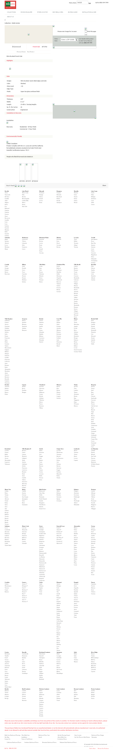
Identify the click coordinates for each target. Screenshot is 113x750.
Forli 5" (24, 588)
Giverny (24, 495)
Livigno (7, 696)
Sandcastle (93, 398)
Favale (75, 328)
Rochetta (59, 334)
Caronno (76, 276)
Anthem (24, 328)
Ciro (92, 334)
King (75, 402)
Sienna (93, 553)
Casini (92, 559)
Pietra (6, 493)
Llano (23, 661)
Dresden (7, 384)
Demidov (93, 276)
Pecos (92, 241)
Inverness (76, 495)
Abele (6, 373)
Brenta (75, 396)
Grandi (41, 198)
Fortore (76, 599)
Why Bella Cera (25, 735)
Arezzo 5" (24, 584)
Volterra (93, 591)
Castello (7, 264)
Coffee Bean (60, 621)
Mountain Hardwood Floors (49, 742)
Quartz (58, 605)
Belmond (7, 208)
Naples (41, 588)
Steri (75, 690)
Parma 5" (24, 591)
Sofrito (24, 466)
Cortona (93, 593)
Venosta (76, 247)
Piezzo (58, 642)
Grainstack (24, 504)
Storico (76, 274)
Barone (58, 667)
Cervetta (41, 253)
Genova (24, 582)
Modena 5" (25, 590)
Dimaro (58, 392)
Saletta (75, 593)
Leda (92, 274)
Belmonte (41, 694)
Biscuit (93, 415)
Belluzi (75, 346)
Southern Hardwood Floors (31, 742)
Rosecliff (41, 555)
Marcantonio (8, 347)
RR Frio (93, 659)
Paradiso (24, 390)
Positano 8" (59, 531)
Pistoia (41, 464)
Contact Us (7, 739)
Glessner (41, 539)
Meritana (7, 247)
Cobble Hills (25, 200)
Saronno (76, 299)
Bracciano (7, 274)
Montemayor (8, 586)
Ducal (40, 251)
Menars (41, 390)
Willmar (41, 673)
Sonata (93, 338)
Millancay (41, 392)
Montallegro (60, 673)
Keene (23, 204)
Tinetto (58, 477)
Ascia (6, 504)
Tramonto (7, 665)
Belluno (7, 514)
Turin (40, 462)
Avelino (7, 673)
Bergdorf (41, 578)
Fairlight (41, 529)
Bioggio (24, 392)
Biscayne (24, 330)
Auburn (59, 619)
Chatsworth (42, 576)
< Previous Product (21, 51)
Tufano (76, 595)
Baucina (24, 485)
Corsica (7, 652)
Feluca (58, 460)
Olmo (92, 194)
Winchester (42, 545)
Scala (23, 266)
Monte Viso (8, 489)
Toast (92, 427)
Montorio (93, 533)
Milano (24, 264)
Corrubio (93, 539)
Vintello (7, 655)
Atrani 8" (59, 529)
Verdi (75, 239)
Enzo (40, 247)
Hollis (40, 495)
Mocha (93, 386)
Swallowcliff (42, 533)
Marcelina (76, 324)
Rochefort (7, 330)
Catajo (6, 266)
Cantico (76, 266)
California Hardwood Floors (14, 742)
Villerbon (41, 400)
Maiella (76, 533)
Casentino (93, 584)
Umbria (7, 510)
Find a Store (92, 748)
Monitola (76, 336)
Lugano (24, 384)
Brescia (6, 518)
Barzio (58, 386)
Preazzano (93, 500)
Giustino (93, 262)
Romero (7, 591)
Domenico (76, 601)
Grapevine (42, 580)
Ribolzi (24, 539)
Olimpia (7, 353)
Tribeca (24, 241)
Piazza (75, 692)
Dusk (92, 419)
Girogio (7, 268)
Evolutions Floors (62, 739)
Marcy (23, 202)
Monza (76, 318)
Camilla (93, 324)
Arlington (41, 537)
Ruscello (24, 652)
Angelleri (7, 661)
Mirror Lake (25, 192)
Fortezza (59, 336)
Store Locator (77, 735)
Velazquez (7, 464)
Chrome (93, 396)
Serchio (76, 386)
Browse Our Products (103, 748)
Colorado (93, 669)
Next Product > (31, 51)
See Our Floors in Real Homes (82, 737)
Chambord (42, 384)
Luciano (59, 489)
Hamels (41, 506)
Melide (24, 386)
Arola (92, 499)
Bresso (75, 342)
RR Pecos (93, 667)
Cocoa (92, 441)
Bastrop (7, 539)
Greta (75, 194)
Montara (59, 384)
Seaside (41, 500)
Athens (41, 677)
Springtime (25, 499)
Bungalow (41, 502)
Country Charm (78, 351)
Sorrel (58, 625)
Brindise (59, 495)
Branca (6, 392)
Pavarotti (41, 239)
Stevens (7, 456)
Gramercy (24, 247)
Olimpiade (93, 258)
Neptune (41, 322)
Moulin (41, 396)
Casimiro (7, 381)
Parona (93, 537)
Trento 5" (24, 597)
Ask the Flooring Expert (64, 735)
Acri (40, 454)
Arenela (59, 328)
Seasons (93, 245)
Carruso (7, 214)
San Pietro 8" (60, 537)
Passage (41, 194)
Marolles (59, 272)
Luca (92, 545)
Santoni (41, 342)
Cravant (59, 291)
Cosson (41, 394)
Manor (93, 402)
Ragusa (58, 632)
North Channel (43, 499)
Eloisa (75, 198)
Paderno (76, 340)
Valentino (7, 237)
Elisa (92, 266)
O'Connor (76, 404)
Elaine (6, 394)
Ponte (40, 202)
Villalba (76, 334)
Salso (75, 655)
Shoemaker (7, 460)
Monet (23, 489)
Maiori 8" (59, 535)
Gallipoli (24, 458)
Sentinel (24, 322)
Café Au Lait (94, 406)
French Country (78, 349)
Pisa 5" (23, 593)
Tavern (93, 404)
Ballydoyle (42, 566)
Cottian (6, 491)
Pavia (40, 479)
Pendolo (76, 590)
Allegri (75, 245)
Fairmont (24, 535)
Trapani (41, 700)
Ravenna (7, 537)
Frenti (23, 667)
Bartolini (93, 264)
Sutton (6, 681)
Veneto (41, 470)
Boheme (59, 493)
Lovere (76, 458)
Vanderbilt (42, 574)
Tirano (75, 454)
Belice (75, 653)
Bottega (24, 533)
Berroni (58, 456)
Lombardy (77, 448)
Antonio (93, 247)
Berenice (7, 377)
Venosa (24, 698)
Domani (41, 279)
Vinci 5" (24, 599)
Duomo (24, 276)
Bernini (41, 318)
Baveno (41, 466)
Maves (41, 402)
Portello (24, 268)
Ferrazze (93, 541)
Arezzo (93, 527)
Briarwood (42, 491)
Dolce (6, 204)
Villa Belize (42, 264)
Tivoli (92, 574)
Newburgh (76, 500)
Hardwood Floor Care (44, 735)
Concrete (93, 400)
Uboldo (76, 295)
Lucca (6, 245)
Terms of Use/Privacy (27, 739)
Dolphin (93, 423)
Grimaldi (24, 543)
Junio (6, 363)
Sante (6, 340)
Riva (58, 388)
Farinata (59, 464)
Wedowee (7, 679)
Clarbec (58, 285)
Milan (40, 590)
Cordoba (7, 582)
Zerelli (58, 593)
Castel (58, 320)
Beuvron (59, 281)
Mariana (7, 229)
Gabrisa (93, 495)
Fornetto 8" (59, 541)
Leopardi (76, 611)
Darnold (41, 655)
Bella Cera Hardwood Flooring (12, 735)
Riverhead (59, 196)
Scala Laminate (61, 689)
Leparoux (7, 462)
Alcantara (76, 394)
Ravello (7, 191)
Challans (7, 328)
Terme (75, 322)
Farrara (58, 629)
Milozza (59, 330)
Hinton (24, 320)
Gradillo (7, 198)
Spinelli (76, 591)
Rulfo (6, 231)
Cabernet (76, 279)
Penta (75, 700)
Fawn (40, 328)
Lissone (7, 322)
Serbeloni (93, 198)
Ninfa (58, 324)
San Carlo (93, 456)
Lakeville (41, 665)
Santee (58, 607)
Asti (6, 508)
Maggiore (93, 504)
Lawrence (41, 338)
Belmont (41, 551)
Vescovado (7, 194)
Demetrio (93, 332)
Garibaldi (59, 657)
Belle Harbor (42, 489)
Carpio (6, 590)
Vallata (75, 297)
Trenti (23, 665)
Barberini (93, 462)
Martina (76, 192)
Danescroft (42, 568)
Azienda (76, 291)
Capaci (41, 692)
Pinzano (76, 270)
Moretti (76, 344)
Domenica (59, 342)
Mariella (76, 191)
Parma (92, 549)
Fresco (92, 698)
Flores (40, 278)
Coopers (59, 192)
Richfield (41, 679)
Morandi (41, 191)
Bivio (75, 330)
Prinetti (93, 326)
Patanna (41, 704)
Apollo (41, 326)
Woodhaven (42, 504)
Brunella (7, 379)
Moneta (76, 293)
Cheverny (41, 388)
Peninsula (41, 497)
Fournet (59, 287)
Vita (58, 591)
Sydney (24, 281)
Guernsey (7, 326)
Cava (6, 685)
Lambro (76, 390)
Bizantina (76, 698)
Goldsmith (93, 435)
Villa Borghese (8, 318)
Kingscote (41, 541)
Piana (75, 535)
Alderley (41, 527)
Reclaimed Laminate (44, 652)
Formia (24, 696)
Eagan (40, 671)
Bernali (58, 344)
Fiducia (93, 268)
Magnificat (94, 254)
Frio (23, 659)
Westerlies (41, 572)
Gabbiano (7, 320)
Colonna (93, 460)
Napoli (75, 539)
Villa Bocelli (77, 264)
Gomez (6, 452)
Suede (58, 613)
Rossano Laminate (79, 689)
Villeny (41, 408)
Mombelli (93, 330)
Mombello (76, 278)
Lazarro (24, 692)
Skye (75, 499)
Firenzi (93, 566)
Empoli (58, 601)
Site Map (7, 737)
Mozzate (76, 315)
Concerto (93, 253)
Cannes (76, 281)
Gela (40, 270)
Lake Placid (25, 191)
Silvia (92, 256)
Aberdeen (76, 493)
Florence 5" (25, 601)
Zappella (76, 588)
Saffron (58, 609)
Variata (6, 495)
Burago (76, 338)
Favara (41, 272)
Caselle (93, 535)
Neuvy (41, 404)
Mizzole (93, 543)
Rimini (41, 460)
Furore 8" (59, 533)
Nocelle (93, 502)
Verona (93, 526)
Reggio (93, 694)
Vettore (76, 543)
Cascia (23, 452)
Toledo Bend (8, 545)
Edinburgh (76, 497)
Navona (93, 458)
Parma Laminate (95, 689)
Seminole (24, 326)
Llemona (24, 669)
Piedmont (7, 533)
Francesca (7, 338)
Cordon (7, 390)
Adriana (76, 332)
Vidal (6, 200)
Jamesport (59, 202)
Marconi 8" (59, 543)
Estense (6, 270)
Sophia (93, 270)
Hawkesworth (42, 562)
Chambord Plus (61, 264)
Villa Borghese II (26, 448)
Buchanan (7, 541)
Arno (6, 506)
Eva (6, 206)
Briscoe (76, 406)
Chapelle (59, 278)
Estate (41, 526)
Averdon (41, 386)
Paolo (6, 367)
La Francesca (60, 458)
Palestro (59, 698)
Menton (76, 285)
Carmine (7, 344)
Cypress (93, 671)
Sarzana (7, 241)
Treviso (7, 516)
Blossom (24, 324)
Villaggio (93, 508)
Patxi (75, 545)
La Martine (42, 557)
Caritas (93, 272)
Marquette (24, 529)
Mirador (41, 276)
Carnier (24, 541)
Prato (92, 320)
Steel (92, 390)
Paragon (93, 322)
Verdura (76, 659)
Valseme (59, 283)
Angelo (76, 326)
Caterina (7, 210)
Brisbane (24, 279)
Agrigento (59, 652)
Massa (6, 249)
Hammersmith (42, 553)
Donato (24, 278)
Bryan (40, 659)
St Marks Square (95, 464)
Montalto (41, 340)
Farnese (93, 466)
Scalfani (59, 338)
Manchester (42, 653)
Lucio (92, 249)
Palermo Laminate (44, 689)
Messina (41, 586)
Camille (24, 491)
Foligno (24, 487)
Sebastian (41, 332)
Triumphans (94, 260)
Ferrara (93, 342)
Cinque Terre (60, 448)
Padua (40, 450)
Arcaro (6, 458)
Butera (41, 281)
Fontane (59, 326)
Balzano (7, 690)
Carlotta (7, 226)
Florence (93, 562)
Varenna (76, 452)
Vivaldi (93, 237)
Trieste (6, 500)
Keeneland (7, 448)
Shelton (7, 388)
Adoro (58, 491)
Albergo (93, 493)
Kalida (41, 675)
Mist (92, 413)
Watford (59, 603)
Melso (40, 690)
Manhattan (25, 237)
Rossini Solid (94, 318)
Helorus (93, 588)
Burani (75, 202)
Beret (23, 502)
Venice (41, 582)
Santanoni (41, 564)
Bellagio (93, 196)
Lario (92, 200)
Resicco (93, 506)
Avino (6, 192)
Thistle (58, 615)
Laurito (93, 491)
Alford (75, 502)
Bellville (41, 661)
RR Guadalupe (95, 657)
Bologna (93, 529)
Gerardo (7, 228)
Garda (92, 192)
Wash (92, 411)
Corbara (76, 613)
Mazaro (76, 661)
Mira (40, 468)
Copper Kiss (94, 439)
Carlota (6, 584)
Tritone (41, 320)
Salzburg (7, 526)
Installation (24, 737)
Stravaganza (94, 239)
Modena (59, 237)
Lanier (6, 677)
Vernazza (59, 454)
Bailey (6, 454)
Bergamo (93, 384)
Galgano (7, 349)
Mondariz (7, 371)
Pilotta (92, 692)
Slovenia (7, 531)
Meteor (58, 640)
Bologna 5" (25, 586)
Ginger (93, 433)
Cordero (7, 450)
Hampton (59, 191)
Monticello (42, 561)
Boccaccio (7, 218)
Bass (75, 398)
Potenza (59, 332)
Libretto (93, 328)
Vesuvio (76, 597)
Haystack (59, 623)
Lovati (75, 347)
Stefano (76, 694)
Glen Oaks (42, 493)
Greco (23, 270)
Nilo (75, 696)
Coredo (58, 394)
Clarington (42, 657)
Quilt (40, 667)
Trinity (93, 655)
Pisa (92, 551)
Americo (7, 375)
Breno (75, 456)
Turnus (6, 659)
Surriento (59, 497)
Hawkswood (42, 570)
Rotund (93, 454)
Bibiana (41, 336)
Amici (75, 603)
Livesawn (59, 500)
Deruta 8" (59, 539)
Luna (6, 222)
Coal (92, 446)
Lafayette (24, 243)
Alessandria (77, 526)
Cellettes (41, 398)
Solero (75, 553)
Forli (92, 531)
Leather (93, 445)
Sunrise (24, 493)
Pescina (24, 671)
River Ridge (94, 652)
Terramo (76, 243)
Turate (75, 272)
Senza (75, 317)
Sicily (40, 593)
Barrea (6, 272)
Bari (92, 572)
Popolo (93, 452)
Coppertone (94, 425)
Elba (23, 194)
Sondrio (59, 398)
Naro (40, 268)
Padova (24, 694)
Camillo (7, 357)
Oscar (6, 216)
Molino (58, 322)
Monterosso (60, 452)
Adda (92, 202)
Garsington (42, 531)
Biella (40, 475)
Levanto (59, 450)
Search (40, 737)
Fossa (75, 617)
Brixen (58, 390)
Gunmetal (93, 431)
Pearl (92, 408)
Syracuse (41, 452)
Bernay (58, 289)
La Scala (76, 237)
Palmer (58, 198)
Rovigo (6, 512)
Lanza (58, 690)
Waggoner (76, 400)
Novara (41, 477)
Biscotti (93, 409)
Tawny (93, 388)
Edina (40, 669)
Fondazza (41, 192)
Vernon (41, 543)
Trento (93, 561)
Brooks (24, 196)
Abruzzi (7, 499)
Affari (58, 694)
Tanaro (75, 392)
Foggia (41, 456)
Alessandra (7, 369)
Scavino (76, 605)
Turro (23, 272)
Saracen (76, 537)
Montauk (59, 194)
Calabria (7, 535)
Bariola (76, 268)
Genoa (6, 497)
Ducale (93, 696)
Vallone (93, 497)
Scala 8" (59, 527)
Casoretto (24, 274)
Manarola (59, 474)
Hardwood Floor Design (97, 735)
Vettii (75, 615)
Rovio (23, 388)
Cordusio (59, 692)
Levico (41, 200)
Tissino (76, 384)
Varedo (76, 301)
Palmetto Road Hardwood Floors (68, 742)
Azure (58, 638)
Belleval (59, 268)
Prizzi (40, 696)
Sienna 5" (24, 595)
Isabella (93, 340)
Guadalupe (25, 673)
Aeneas (41, 324)
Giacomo (24, 531)
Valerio (6, 346)
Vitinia (92, 568)
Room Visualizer (26, 12)
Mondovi (24, 456)
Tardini (93, 690)
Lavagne (59, 655)
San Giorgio (25, 497)
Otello (92, 344)
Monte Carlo (25, 526)
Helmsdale (76, 504)
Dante (6, 342)
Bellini (75, 241)
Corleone (41, 702)
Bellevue (24, 537)
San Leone (59, 669)
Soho (23, 245)
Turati (58, 700)
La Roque (59, 270)
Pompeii (76, 582)
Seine (23, 500)
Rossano (7, 365)
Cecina (41, 472)
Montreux (59, 276)
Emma (6, 336)
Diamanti (59, 582)
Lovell (41, 549)
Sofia (6, 334)
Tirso (75, 388)
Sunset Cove (42, 508)
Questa (58, 499)
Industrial (93, 437)
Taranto (93, 570)
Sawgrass (24, 318)
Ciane (75, 657)
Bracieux (41, 406)
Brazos (93, 653)
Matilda (41, 334)
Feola (6, 669)
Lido (40, 458)
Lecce (6, 527)
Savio (75, 586)
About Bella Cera (62, 737)
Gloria (92, 251)
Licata (40, 266)
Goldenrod (59, 611)
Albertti (93, 278)
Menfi (58, 346)
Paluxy (93, 661)
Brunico (24, 450)
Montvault (59, 279)
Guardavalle (25, 653)
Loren (75, 531)
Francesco (7, 359)
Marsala (93, 555)
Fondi (6, 657)
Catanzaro (93, 557)
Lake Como (94, 191)
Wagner (7, 202)
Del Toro (7, 196)
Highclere (41, 535)
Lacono (58, 659)
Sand (92, 394)
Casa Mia (59, 318)
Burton (6, 675)
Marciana (24, 483)
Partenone (24, 655)
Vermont (7, 386)
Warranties (94, 737)
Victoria (7, 588)
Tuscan (93, 582)
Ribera (75, 527)
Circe (6, 671)
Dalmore (76, 489)
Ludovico (7, 361)
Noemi (75, 196)
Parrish (58, 200)
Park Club (24, 206)
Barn (92, 392)
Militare (7, 351)
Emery (58, 266)
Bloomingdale (25, 198)
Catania (93, 564)
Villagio (76, 283)
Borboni (7, 667)
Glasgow (76, 491)
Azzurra (7, 663)
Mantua (7, 694)
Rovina (41, 241)
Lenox (23, 249)
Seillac (58, 274)
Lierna (92, 204)
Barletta (24, 657)
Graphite (93, 429)
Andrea (6, 332)
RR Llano (93, 665)
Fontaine (41, 547)
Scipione (7, 355)
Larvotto (24, 527)
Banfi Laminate (26, 689)
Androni (76, 584)
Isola (58, 340)
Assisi (40, 584)
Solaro (6, 683)
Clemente (7, 383)
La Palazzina (94, 448)
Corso (75, 320)
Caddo (6, 543)
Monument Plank (43, 237)
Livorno (41, 474)
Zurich (41, 448)
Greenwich (25, 239)
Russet (58, 617)
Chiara (75, 200)
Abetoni (7, 243)
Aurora (6, 324)
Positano (93, 489)
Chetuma (41, 274)
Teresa (40, 330)
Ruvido (7, 689)
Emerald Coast (61, 526)
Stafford (41, 663)
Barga (6, 239)
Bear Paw (93, 243)
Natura (41, 196)
